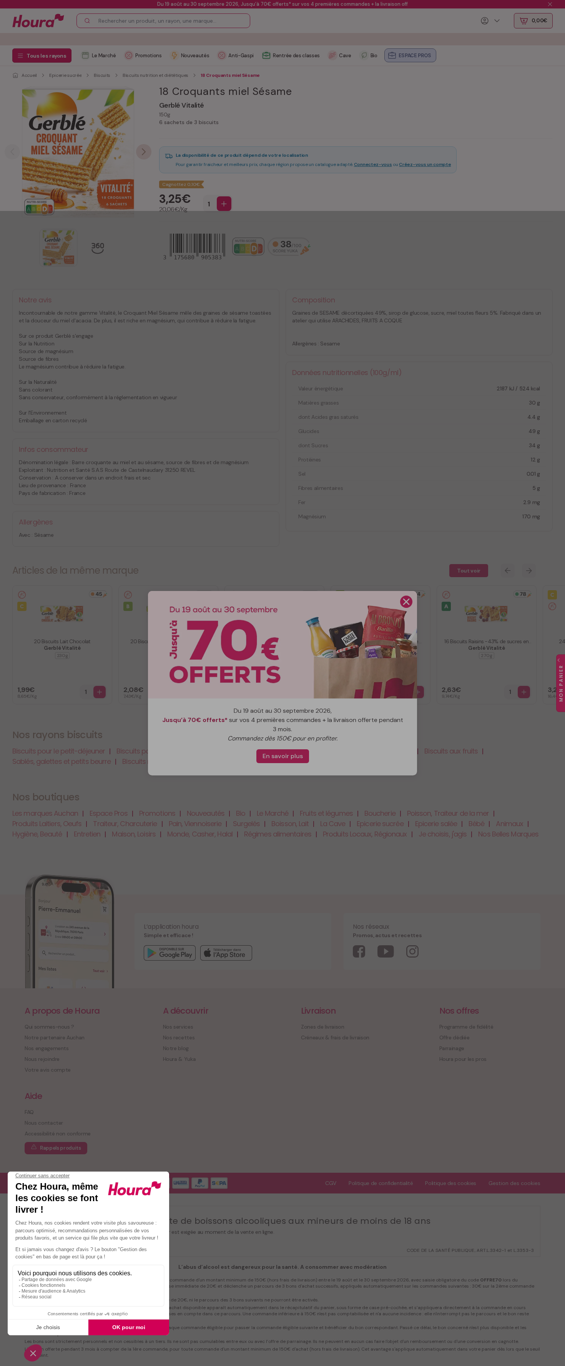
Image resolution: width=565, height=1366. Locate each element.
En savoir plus (283, 756)
